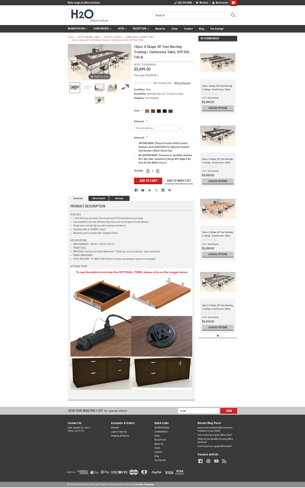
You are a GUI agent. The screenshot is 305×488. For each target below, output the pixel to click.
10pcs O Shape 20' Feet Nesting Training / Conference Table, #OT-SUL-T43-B (107, 40)
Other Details (98, 198)
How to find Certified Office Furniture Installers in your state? (215, 429)
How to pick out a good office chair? (215, 435)
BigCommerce (116, 484)
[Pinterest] (169, 190)
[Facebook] (136, 190)
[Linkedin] (163, 190)
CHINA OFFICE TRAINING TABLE (140, 37)
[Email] (142, 190)
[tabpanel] (217, 78)
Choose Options (217, 108)
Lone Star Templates (144, 484)
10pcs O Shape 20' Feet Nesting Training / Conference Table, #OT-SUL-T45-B (217, 309)
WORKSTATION (76, 28)
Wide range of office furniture (84, 2)
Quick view (218, 76)
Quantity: (138, 170)
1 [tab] (218, 336)
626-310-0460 (185, 2)
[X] (156, 190)
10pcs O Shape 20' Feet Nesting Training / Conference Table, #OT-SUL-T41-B (217, 236)
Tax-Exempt (217, 28)
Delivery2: (140, 137)
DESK (121, 28)
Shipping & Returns (120, 436)
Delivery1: (140, 121)
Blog (201, 28)
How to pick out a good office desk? (215, 446)
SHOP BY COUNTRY (113, 37)
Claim (174, 28)
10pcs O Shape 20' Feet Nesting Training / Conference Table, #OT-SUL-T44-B (217, 162)
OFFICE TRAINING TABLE (88, 37)
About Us (160, 28)
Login (113, 432)
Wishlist (203, 2)
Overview (78, 198)
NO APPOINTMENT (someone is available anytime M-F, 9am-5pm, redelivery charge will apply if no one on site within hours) (165, 159)
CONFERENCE (101, 28)
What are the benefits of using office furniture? (215, 440)
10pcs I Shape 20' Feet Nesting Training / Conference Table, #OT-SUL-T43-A (217, 89)
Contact (188, 28)
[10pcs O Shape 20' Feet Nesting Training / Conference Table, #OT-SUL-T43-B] (75, 87)
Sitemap (94, 484)
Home (71, 37)
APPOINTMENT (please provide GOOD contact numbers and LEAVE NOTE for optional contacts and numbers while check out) (164, 147)
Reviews (119, 198)
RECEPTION (140, 28)
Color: (138, 110)
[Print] (149, 190)
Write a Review (182, 83)
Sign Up (123, 432)
